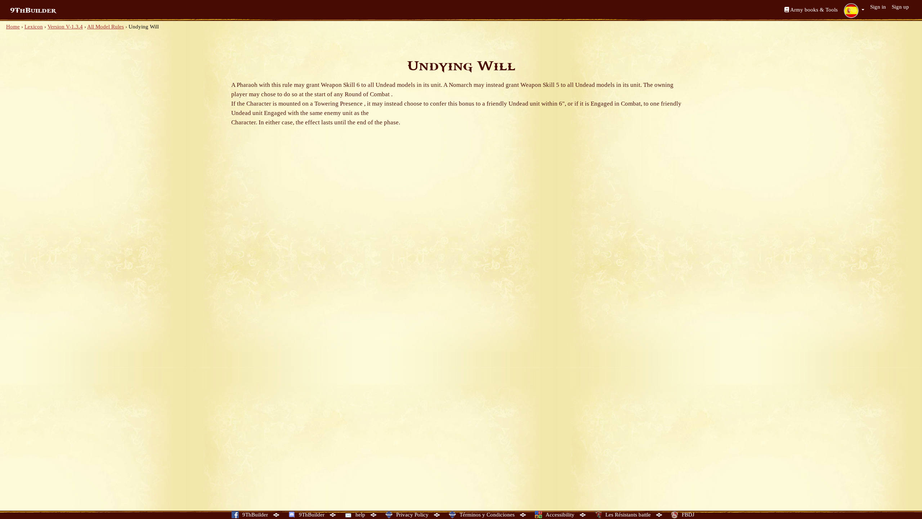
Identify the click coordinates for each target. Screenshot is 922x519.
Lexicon (33, 27)
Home (13, 27)
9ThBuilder (33, 10)
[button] (854, 10)
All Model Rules (105, 27)
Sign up (900, 7)
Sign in (878, 7)
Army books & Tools (813, 10)
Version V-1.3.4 (65, 27)
